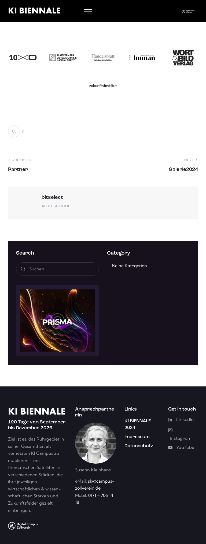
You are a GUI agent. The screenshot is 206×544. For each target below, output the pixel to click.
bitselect (52, 197)
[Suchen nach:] (57, 268)
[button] (16, 131)
